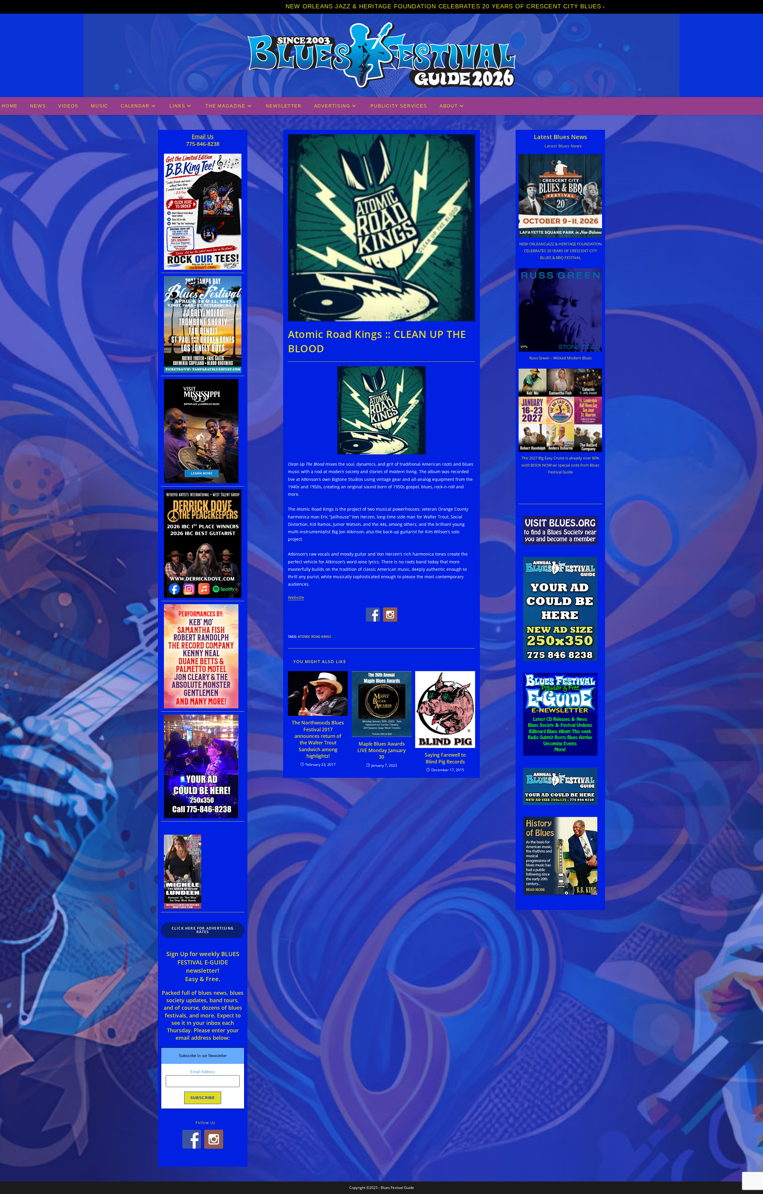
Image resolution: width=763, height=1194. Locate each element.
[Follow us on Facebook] (373, 614)
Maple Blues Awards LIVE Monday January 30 (381, 750)
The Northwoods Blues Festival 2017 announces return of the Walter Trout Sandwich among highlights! (318, 739)
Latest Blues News (560, 137)
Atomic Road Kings (314, 636)
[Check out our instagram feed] (390, 614)
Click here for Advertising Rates (203, 930)
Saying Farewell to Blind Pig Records (445, 758)
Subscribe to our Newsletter (203, 1055)
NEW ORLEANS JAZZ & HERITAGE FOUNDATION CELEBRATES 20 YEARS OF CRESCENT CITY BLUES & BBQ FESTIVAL (295, 6)
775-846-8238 (202, 143)
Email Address (202, 1072)
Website (296, 597)
